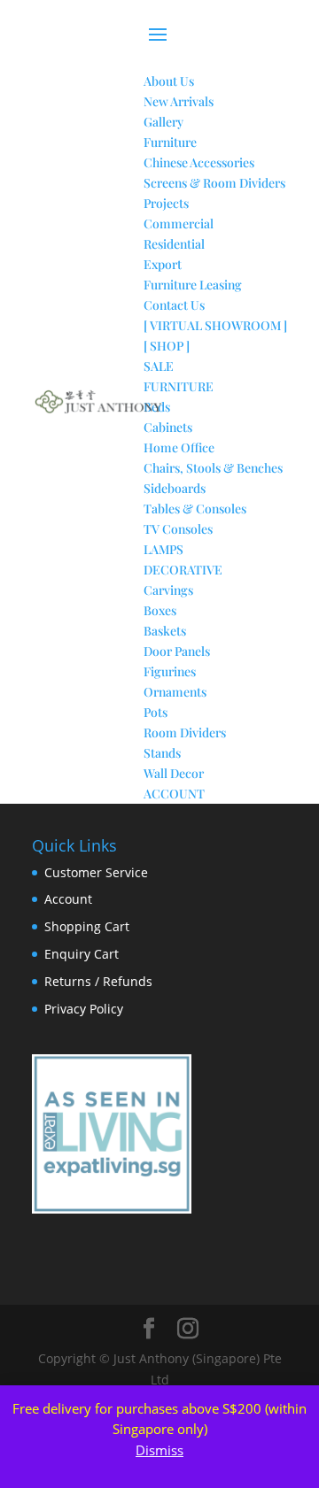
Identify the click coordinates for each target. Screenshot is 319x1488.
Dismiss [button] (159, 1450)
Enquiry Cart (81, 953)
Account (68, 898)
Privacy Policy (83, 1008)
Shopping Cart (86, 926)
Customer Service (96, 872)
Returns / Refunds (98, 981)
